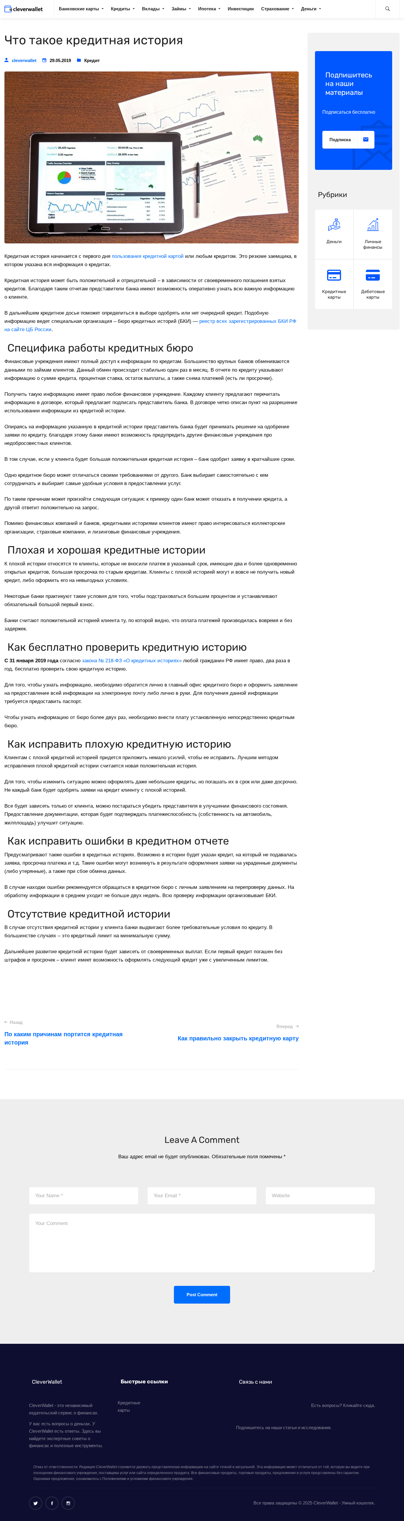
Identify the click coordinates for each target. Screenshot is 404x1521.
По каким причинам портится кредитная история (63, 1033)
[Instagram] (68, 1503)
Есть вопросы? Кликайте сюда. (343, 1405)
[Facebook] (52, 1503)
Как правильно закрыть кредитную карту (238, 1033)
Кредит (92, 60)
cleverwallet (24, 60)
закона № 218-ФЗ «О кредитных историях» (132, 660)
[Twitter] (35, 1503)
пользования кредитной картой (148, 256)
